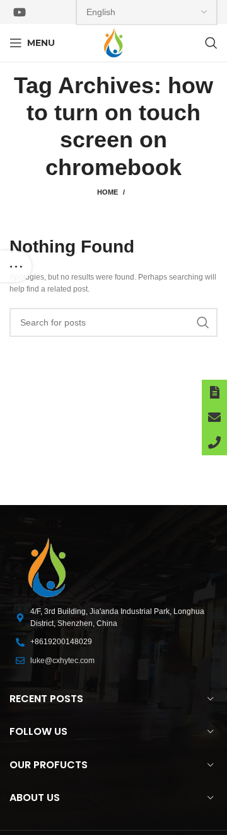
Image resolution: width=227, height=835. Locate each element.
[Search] (211, 42)
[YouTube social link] (19, 12)
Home (107, 192)
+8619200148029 (61, 641)
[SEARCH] (203, 322)
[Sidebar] (16, 266)
